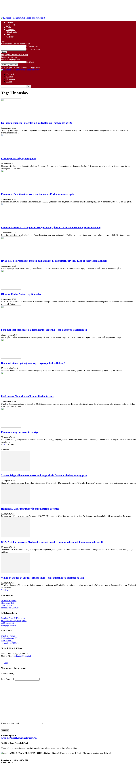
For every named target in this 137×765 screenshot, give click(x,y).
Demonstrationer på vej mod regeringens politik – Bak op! (33, 363)
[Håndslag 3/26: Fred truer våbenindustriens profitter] (15, 503)
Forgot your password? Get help (14, 54)
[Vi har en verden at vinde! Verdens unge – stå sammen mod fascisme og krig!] (15, 572)
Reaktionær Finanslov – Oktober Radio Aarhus (27, 396)
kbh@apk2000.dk (8, 625)
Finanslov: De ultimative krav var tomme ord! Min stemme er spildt (38, 194)
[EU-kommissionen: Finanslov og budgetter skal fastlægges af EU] (11, 118)
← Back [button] (4, 663)
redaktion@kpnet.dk (22, 656)
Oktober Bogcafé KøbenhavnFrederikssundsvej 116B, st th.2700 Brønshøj (13, 620)
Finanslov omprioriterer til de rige (19, 432)
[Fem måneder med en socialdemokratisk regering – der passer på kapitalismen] (11, 325)
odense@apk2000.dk (10, 608)
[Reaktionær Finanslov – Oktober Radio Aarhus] (11, 391)
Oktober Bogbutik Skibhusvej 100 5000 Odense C (8, 602)
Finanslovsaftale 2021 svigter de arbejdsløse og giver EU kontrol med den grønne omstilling (51, 227)
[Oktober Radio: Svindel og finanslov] (11, 289)
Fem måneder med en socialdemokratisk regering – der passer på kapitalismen (44, 329)
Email (7, 679)
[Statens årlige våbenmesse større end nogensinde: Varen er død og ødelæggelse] (15, 470)
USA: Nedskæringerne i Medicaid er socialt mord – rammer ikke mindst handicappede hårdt (52, 542)
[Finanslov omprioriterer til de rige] (11, 427)
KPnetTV (10, 29)
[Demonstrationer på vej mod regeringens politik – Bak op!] (11, 358)
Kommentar (10, 723)
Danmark (10, 74)
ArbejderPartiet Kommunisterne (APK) (19, 738)
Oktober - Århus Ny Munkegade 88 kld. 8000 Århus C (11, 638)
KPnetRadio (11, 32)
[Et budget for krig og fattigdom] (11, 153)
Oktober (9, 37)
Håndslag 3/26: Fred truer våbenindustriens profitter (30, 508)
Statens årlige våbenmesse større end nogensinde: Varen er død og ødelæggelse (44, 475)
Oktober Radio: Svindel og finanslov (21, 294)
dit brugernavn (32, 46)
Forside (9, 22)
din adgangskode (33, 49)
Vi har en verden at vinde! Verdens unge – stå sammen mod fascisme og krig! (43, 577)
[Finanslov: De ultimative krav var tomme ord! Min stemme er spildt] (11, 189)
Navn (7, 673)
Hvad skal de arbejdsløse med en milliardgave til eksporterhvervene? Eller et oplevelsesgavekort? (54, 260)
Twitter (9, 27)
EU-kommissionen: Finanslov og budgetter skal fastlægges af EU (36, 122)
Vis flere (4, 590)
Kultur (9, 81)
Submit (5, 731)
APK (8, 34)
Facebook (10, 25)
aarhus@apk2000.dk (10, 643)
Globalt (9, 77)
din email (30, 62)
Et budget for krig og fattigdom (18, 158)
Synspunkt (10, 79)
